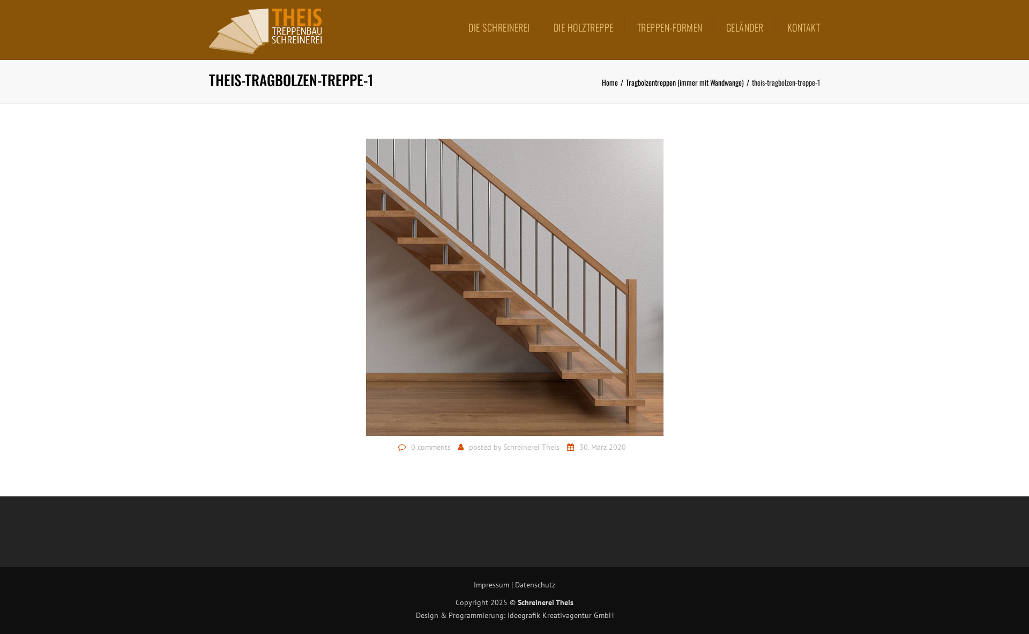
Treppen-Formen (670, 27)
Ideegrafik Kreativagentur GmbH (561, 615)
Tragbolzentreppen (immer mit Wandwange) (685, 82)
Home (610, 82)
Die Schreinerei (499, 27)
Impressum (491, 585)
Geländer (745, 27)
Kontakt (804, 27)
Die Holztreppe (584, 27)
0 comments (431, 447)
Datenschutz (535, 585)
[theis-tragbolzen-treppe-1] (514, 286)
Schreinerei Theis (531, 447)
